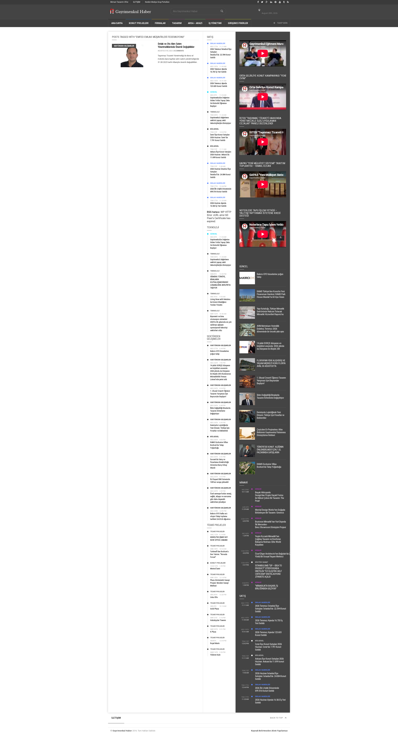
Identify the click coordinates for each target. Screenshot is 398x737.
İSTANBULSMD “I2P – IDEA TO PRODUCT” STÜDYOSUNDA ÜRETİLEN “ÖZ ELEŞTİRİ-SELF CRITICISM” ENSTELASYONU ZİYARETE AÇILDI (268, 571)
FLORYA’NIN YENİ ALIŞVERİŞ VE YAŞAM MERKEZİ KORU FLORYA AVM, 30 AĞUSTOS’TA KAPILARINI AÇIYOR (271, 364)
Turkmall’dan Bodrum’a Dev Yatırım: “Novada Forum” (219, 554)
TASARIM (177, 23)
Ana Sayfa (117, 23)
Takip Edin (282, 23)
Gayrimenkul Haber (122, 731)
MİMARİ (258, 489)
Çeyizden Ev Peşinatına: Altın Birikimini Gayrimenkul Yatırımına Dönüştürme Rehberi (271, 432)
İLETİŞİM (136, 2)
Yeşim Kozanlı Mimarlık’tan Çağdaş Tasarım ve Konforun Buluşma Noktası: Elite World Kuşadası (268, 540)
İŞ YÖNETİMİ (215, 23)
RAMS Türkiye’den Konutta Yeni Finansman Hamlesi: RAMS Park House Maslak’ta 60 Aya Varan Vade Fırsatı (271, 295)
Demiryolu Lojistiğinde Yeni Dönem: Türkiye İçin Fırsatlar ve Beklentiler (219, 428)
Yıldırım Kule (215, 655)
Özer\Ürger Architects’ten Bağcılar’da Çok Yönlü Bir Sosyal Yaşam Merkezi (274, 555)
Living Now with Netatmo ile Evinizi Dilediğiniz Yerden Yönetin (220, 302)
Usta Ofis (214, 597)
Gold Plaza (214, 609)
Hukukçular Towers (218, 620)
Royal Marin (215, 643)
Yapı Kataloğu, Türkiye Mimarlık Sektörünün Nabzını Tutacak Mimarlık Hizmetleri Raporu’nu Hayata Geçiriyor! (270, 312)
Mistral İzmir (215, 568)
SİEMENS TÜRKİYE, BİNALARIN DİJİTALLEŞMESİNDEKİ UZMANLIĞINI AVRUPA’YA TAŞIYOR (220, 282)
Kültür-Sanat (261, 562)
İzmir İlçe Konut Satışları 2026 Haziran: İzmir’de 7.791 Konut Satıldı (220, 137)
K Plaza (213, 632)
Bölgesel (214, 129)
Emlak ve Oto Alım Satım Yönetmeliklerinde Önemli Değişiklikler (176, 45)
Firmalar (160, 23)
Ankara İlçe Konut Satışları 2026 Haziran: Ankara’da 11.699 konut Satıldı (220, 155)
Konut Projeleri (217, 563)
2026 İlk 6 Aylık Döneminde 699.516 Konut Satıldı (267, 689)
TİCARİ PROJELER (217, 532)
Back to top (276, 718)
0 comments (179, 51)
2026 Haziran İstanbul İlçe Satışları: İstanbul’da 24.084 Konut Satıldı (270, 676)
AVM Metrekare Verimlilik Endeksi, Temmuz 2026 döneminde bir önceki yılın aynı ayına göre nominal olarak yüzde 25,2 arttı (271, 332)
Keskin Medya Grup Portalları (157, 2)
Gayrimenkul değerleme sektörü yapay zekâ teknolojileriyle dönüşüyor (220, 120)
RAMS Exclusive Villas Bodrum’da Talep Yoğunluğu (219, 445)
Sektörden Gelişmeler (124, 46)
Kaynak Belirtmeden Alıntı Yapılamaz (269, 731)
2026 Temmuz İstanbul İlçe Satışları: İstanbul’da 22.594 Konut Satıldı (270, 608)
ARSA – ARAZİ (195, 23)
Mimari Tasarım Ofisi (119, 2)
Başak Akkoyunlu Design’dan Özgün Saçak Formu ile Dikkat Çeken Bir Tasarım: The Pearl (269, 496)
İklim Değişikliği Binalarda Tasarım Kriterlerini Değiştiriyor (220, 411)
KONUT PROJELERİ (138, 23)
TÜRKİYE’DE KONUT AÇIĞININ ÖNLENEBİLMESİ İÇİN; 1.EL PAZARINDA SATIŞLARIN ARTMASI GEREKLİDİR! (270, 451)
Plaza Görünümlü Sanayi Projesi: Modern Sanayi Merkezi (220, 583)
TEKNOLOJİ (214, 112)
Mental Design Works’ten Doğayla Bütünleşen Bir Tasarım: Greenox (270, 511)
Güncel (213, 92)
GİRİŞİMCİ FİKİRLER (238, 23)
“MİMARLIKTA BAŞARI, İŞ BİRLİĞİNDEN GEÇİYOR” (266, 587)
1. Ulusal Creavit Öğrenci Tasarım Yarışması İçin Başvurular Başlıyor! (220, 394)
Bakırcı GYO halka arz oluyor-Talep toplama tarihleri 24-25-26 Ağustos (220, 516)
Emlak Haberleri (217, 43)
